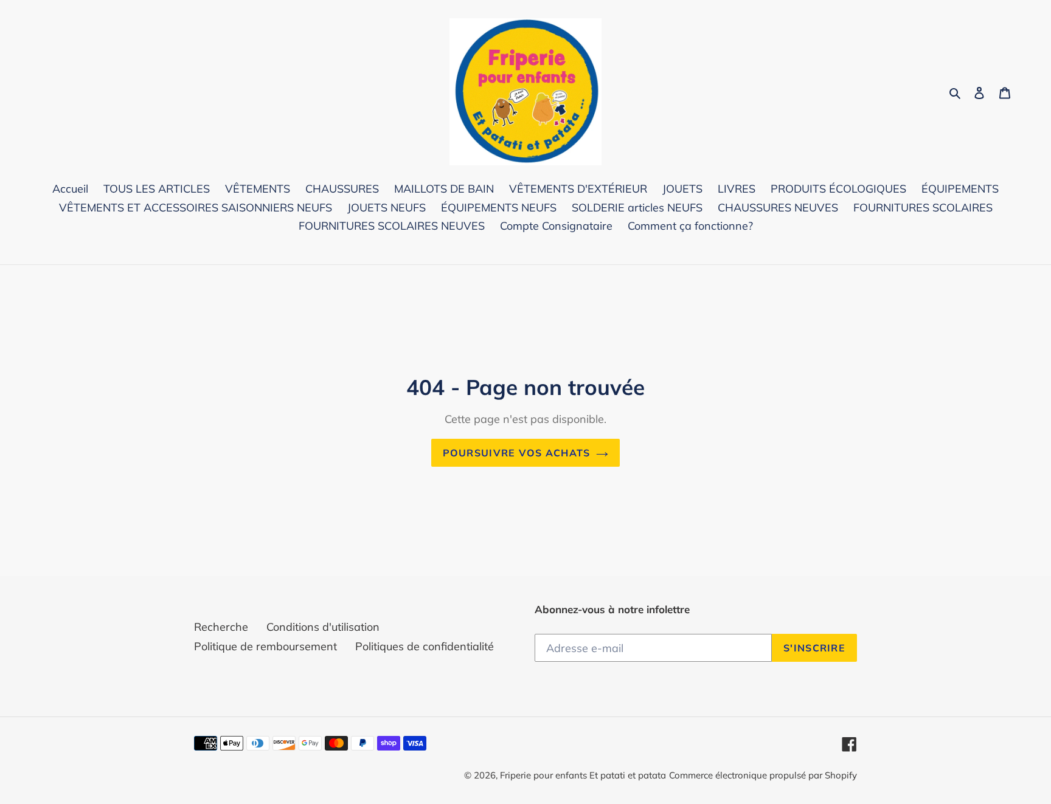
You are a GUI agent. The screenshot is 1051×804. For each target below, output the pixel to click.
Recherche (221, 627)
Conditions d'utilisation (323, 627)
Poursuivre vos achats (517, 453)
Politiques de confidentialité (424, 646)
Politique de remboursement (265, 646)
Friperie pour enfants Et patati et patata (583, 775)
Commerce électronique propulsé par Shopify (763, 775)
